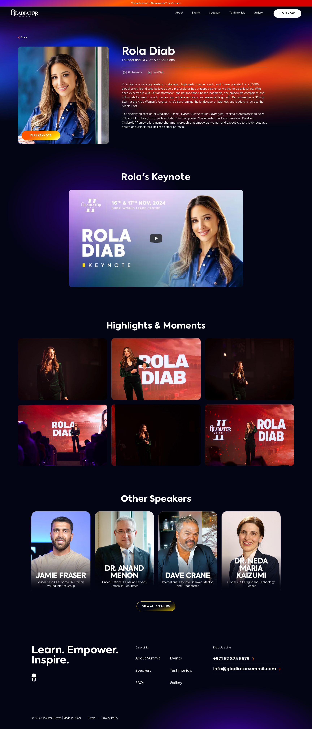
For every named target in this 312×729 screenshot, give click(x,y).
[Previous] (63, 238)
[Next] (248, 238)
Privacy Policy (110, 717)
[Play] (156, 238)
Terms (91, 717)
